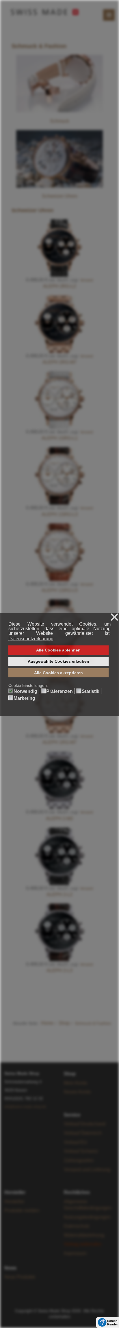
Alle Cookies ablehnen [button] (58, 650)
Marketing (24, 698)
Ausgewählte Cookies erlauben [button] (58, 661)
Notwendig (25, 691)
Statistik (90, 691)
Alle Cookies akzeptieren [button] (58, 672)
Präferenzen (59, 691)
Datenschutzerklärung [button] (30, 638)
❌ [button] (114, 617)
